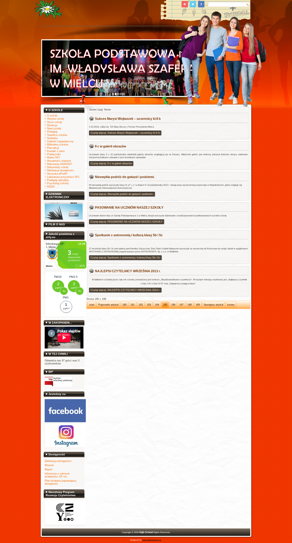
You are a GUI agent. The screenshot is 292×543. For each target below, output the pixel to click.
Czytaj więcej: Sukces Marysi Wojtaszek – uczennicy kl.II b (125, 132)
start (91, 304)
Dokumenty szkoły (58, 167)
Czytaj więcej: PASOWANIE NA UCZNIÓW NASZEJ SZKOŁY (126, 221)
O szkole (52, 115)
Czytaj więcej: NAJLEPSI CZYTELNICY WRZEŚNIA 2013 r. (125, 289)
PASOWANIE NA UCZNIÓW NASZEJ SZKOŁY (129, 207)
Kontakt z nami (56, 151)
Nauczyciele (54, 128)
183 (149, 304)
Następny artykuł (213, 304)
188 (190, 304)
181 (133, 304)
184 (157, 304)
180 (124, 304)
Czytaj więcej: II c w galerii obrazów (111, 163)
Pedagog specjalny (58, 180)
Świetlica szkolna (57, 135)
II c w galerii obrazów (110, 146)
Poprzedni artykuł (108, 304)
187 (181, 304)
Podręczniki (54, 154)
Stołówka (52, 138)
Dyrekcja (52, 125)
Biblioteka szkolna (57, 144)
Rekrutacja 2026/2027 (59, 164)
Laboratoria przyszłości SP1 (63, 176)
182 (141, 304)
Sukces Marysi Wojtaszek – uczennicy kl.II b (128, 118)
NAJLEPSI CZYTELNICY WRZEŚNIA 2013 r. (128, 271)
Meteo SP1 (53, 157)
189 (198, 304)
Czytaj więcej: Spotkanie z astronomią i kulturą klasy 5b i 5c (125, 257)
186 (173, 304)
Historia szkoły (55, 118)
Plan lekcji (53, 147)
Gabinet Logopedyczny (60, 141)
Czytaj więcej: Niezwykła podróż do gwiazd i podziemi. (122, 194)
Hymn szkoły (54, 122)
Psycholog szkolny (58, 183)
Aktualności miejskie (59, 160)
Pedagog (52, 131)
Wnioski (49, 465)
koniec (231, 304)
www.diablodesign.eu (151, 540)
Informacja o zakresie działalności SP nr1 (57, 475)
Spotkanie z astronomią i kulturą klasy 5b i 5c (129, 235)
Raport (48, 469)
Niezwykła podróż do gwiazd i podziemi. (125, 177)
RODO (51, 186)
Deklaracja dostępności (60, 170)
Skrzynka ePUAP (57, 173)
